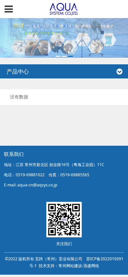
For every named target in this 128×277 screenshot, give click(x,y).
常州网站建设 (70, 265)
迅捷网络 (91, 265)
